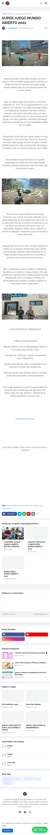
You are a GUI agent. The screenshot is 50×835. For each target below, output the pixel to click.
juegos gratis (7, 508)
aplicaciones (7, 779)
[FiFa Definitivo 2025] (13, 696)
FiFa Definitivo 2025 (10, 704)
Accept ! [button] (7, 831)
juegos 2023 (37, 505)
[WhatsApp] (24, 514)
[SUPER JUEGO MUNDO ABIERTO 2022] (13, 562)
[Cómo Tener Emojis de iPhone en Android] (7, 665)
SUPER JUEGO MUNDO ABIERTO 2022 (11, 574)
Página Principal (8, 14)
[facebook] (13, 634)
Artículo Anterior (9, 614)
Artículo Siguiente (40, 614)
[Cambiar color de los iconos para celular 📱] (7, 655)
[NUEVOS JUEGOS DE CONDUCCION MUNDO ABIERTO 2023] (37, 533)
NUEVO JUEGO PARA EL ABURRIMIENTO (36, 726)
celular (17, 779)
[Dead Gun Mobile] (37, 696)
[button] (3, 3)
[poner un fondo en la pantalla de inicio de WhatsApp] (7, 675)
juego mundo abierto (24, 14)
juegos (37, 779)
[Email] (33, 514)
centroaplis (28, 779)
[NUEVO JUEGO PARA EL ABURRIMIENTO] (37, 717)
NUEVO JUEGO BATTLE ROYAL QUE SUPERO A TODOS (11, 727)
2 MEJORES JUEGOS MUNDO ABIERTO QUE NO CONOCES (12, 544)
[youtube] (36, 634)
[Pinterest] (29, 514)
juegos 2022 (27, 505)
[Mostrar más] (38, 514)
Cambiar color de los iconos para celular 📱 (31, 653)
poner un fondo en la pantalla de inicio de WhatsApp (30, 674)
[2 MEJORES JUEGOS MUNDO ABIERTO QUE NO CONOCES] (13, 533)
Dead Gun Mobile (33, 704)
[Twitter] (20, 514)
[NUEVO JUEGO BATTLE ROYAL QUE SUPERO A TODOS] (13, 717)
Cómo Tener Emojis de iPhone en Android (30, 663)
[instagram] (13, 639)
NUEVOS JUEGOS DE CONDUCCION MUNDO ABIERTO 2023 (36, 545)
